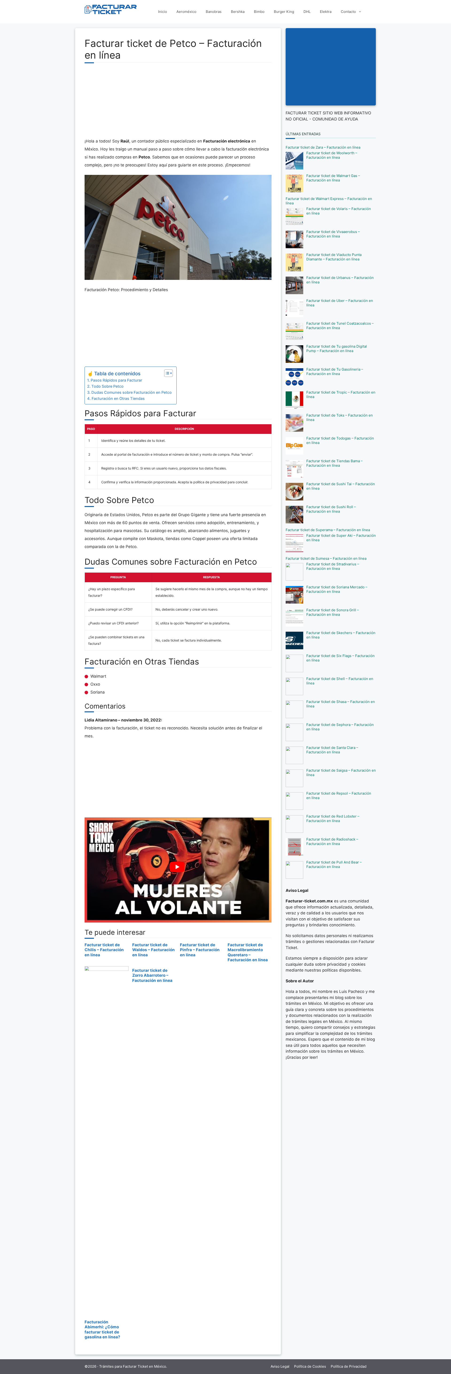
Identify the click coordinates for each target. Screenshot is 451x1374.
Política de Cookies (310, 1366)
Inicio (162, 11)
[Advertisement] (178, 103)
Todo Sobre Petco (107, 386)
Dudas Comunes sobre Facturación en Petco (131, 392)
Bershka (238, 11)
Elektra (325, 11)
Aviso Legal (280, 1366)
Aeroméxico (186, 11)
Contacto (348, 11)
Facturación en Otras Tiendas (118, 398)
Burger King (284, 11)
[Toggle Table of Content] (166, 373)
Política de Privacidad (348, 1366)
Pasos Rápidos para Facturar (116, 380)
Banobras (214, 11)
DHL (307, 11)
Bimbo (259, 11)
